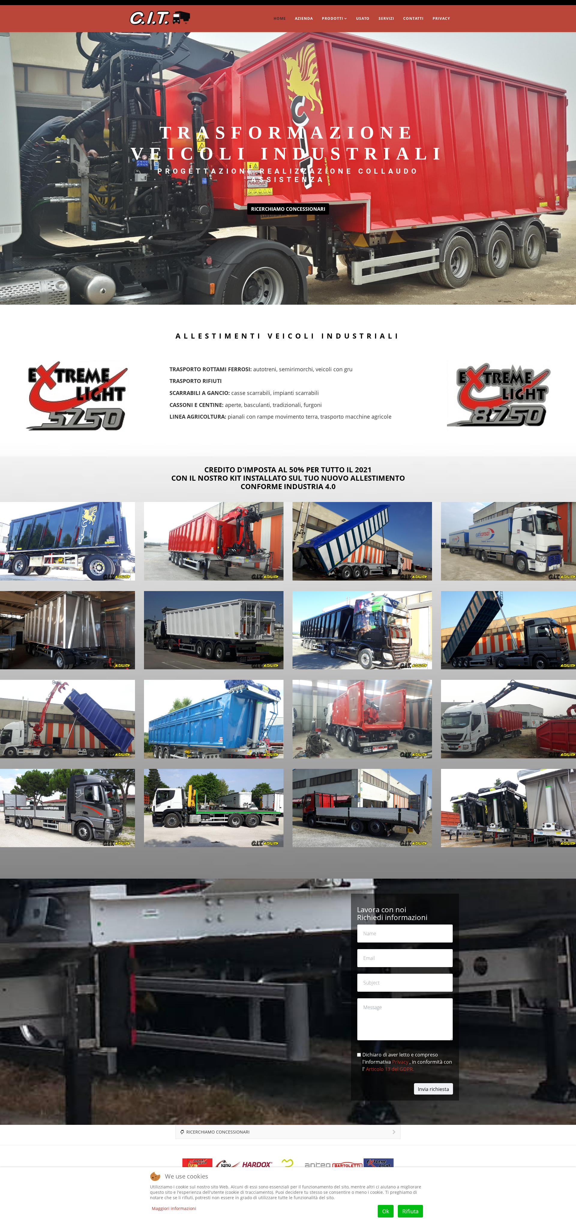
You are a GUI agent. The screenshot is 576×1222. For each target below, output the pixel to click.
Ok (385, 1211)
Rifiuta (410, 1211)
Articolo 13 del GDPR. (390, 1069)
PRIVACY (441, 18)
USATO (363, 18)
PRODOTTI (332, 18)
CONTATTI (413, 18)
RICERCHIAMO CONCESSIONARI (288, 209)
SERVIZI (386, 18)
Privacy (401, 1062)
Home (280, 18)
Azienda (304, 18)
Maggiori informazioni (174, 1208)
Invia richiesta (433, 1089)
